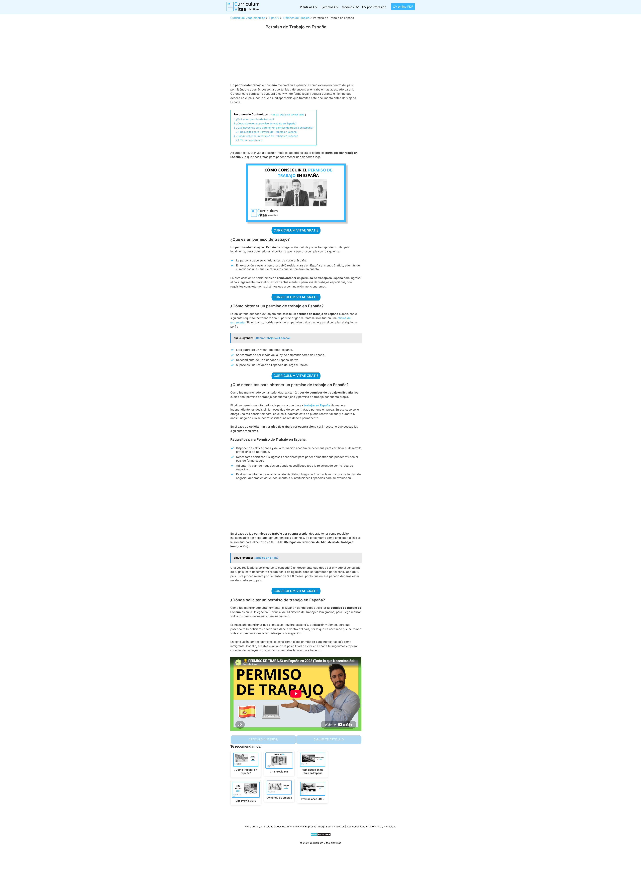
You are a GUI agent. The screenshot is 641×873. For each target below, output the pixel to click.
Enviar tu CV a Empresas (301, 826)
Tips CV (274, 18)
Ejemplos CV (329, 7)
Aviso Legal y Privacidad (259, 826)
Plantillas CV (308, 7)
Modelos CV (350, 7)
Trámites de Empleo (296, 18)
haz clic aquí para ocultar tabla (287, 114)
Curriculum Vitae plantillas (247, 18)
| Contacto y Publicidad (382, 826)
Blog (321, 826)
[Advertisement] (295, 58)
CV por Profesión (374, 7)
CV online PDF (403, 6)
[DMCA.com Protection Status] (320, 835)
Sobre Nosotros (335, 826)
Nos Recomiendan (358, 826)
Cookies (280, 826)
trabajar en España (317, 405)
